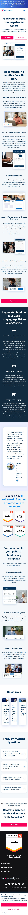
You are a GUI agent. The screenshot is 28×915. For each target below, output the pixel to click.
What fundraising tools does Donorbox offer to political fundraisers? (11, 766)
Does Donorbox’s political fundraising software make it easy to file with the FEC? (13, 754)
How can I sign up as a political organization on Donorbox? (12, 789)
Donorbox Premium (15, 565)
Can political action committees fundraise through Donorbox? (12, 778)
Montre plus (7, 902)
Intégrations (5, 871)
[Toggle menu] (24, 10)
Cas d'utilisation (6, 867)
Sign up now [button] (7, 37)
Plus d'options (5, 913)
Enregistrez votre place (17, 5)
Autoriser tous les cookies (14, 905)
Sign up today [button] (14, 824)
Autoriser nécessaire (14, 909)
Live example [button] (20, 37)
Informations (5, 863)
